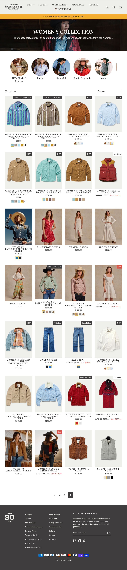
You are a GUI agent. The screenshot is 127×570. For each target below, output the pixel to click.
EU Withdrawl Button (33, 547)
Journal (28, 518)
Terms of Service (31, 535)
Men (29, 4)
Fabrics (52, 531)
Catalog (52, 535)
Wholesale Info (55, 527)
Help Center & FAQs (33, 539)
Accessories (59, 4)
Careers (52, 539)
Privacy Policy (30, 531)
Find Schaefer (54, 514)
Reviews (28, 514)
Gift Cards (53, 518)
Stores (94, 4)
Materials (78, 4)
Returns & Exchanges (33, 527)
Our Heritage (30, 523)
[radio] (12, 145)
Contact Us (29, 543)
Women (42, 4)
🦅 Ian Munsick (63, 9)
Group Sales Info (56, 523)
